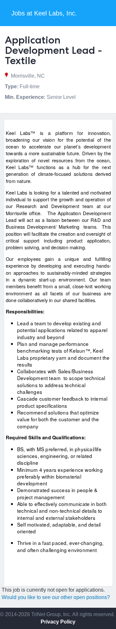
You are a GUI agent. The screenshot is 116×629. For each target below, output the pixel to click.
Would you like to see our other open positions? (56, 597)
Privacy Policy (58, 621)
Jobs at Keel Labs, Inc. (44, 13)
